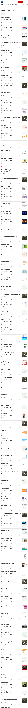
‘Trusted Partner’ (5, 488)
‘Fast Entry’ (4, 691)
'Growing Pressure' (6, 211)
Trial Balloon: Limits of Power (9, 699)
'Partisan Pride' (5, 405)
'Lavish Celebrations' (7, 538)
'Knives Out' (4, 327)
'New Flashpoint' (5, 269)
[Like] (2, 80)
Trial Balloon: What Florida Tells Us (10, 42)
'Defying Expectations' (7, 361)
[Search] (25, 13)
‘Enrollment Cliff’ (5, 50)
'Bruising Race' (5, 100)
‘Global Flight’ (5, 588)
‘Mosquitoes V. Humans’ (7, 563)
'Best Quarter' (5, 394)
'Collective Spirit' (5, 278)
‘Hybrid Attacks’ (5, 92)
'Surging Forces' (5, 244)
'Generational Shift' (6, 253)
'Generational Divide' (6, 546)
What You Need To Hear (6, 44)
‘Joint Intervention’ (6, 150)
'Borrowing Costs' (6, 186)
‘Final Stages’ (4, 682)
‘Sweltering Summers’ (7, 386)
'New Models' (4, 596)
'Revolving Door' (5, 261)
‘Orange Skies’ (5, 303)
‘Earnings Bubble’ (6, 369)
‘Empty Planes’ (5, 530)
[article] (14, 20)
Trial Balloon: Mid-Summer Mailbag (10, 236)
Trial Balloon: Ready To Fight (8, 84)
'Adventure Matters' (6, 455)
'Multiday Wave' (5, 319)
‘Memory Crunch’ (5, 480)
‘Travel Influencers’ (6, 34)
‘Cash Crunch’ (5, 666)
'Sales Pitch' (4, 555)
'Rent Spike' (4, 649)
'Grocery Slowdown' (6, 286)
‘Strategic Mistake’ (6, 447)
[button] (2, 4)
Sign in (25, 1)
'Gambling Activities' (7, 59)
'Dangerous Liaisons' (6, 505)
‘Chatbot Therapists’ (6, 219)
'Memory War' (5, 463)
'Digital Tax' (4, 497)
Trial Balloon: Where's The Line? (9, 580)
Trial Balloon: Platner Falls (8, 352)
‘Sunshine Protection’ (7, 158)
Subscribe (20, 1)
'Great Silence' (5, 67)
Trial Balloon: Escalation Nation (9, 178)
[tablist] (7, 13)
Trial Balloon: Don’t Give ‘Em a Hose (10, 472)
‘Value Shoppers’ (5, 632)
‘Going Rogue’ (5, 133)
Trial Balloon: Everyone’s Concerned (11, 513)
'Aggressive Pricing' (6, 344)
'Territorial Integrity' (6, 170)
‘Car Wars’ (4, 142)
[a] (25, 44)
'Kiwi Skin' (4, 413)
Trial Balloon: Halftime (7, 377)
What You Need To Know (6, 19)
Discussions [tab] (11, 13)
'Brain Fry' (3, 336)
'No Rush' (3, 674)
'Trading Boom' (5, 311)
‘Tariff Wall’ (4, 228)
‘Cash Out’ (4, 125)
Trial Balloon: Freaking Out (8, 422)
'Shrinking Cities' (5, 605)
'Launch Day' (4, 521)
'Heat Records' (5, 657)
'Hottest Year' (4, 75)
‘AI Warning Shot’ (5, 203)
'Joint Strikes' (4, 194)
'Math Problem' (5, 624)
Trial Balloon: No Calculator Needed (10, 294)
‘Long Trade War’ (5, 25)
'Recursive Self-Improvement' (9, 571)
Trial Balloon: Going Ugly (7, 641)
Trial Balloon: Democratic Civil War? (11, 117)
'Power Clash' (4, 613)
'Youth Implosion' (5, 430)
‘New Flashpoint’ (5, 17)
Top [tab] (6, 13)
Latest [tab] (3, 13)
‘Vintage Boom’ (5, 108)
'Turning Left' (4, 438)
